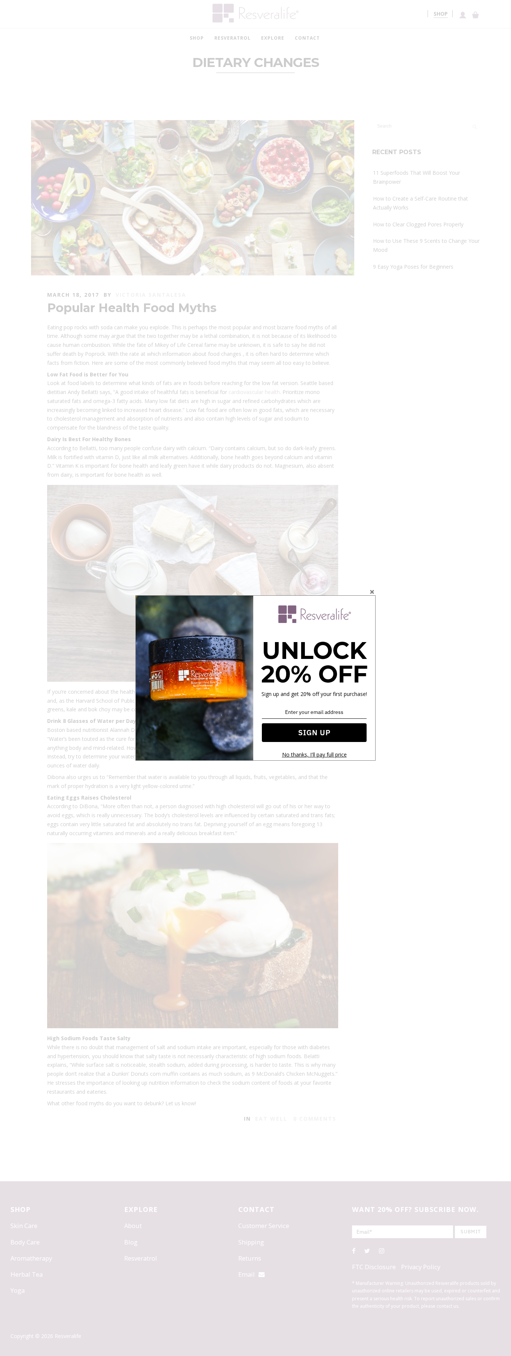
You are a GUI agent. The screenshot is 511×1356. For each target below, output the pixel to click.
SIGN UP (314, 732)
